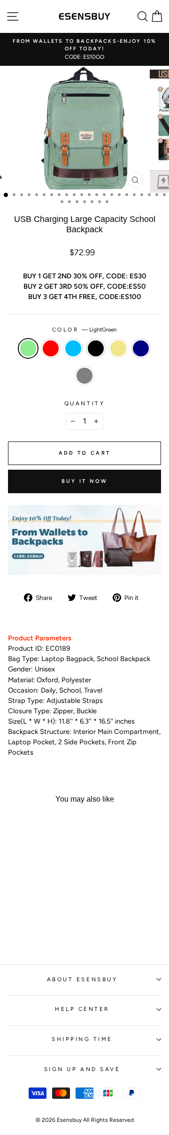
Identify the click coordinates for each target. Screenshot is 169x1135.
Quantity (84, 403)
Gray (84, 375)
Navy (140, 348)
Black (95, 348)
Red (50, 348)
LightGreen (28, 348)
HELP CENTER (82, 1009)
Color (84, 329)
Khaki (118, 348)
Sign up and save (82, 1069)
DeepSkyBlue (73, 348)
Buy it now (84, 481)
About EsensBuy (82, 979)
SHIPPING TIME (82, 1039)
